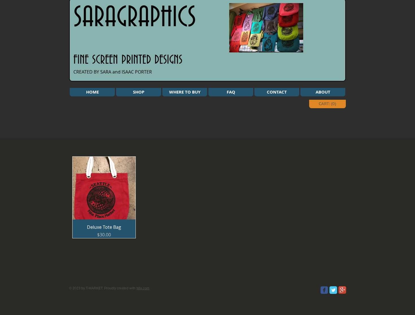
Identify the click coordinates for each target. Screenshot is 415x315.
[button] (138, 92)
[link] (329, 103)
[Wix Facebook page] (324, 290)
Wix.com (142, 288)
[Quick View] (104, 188)
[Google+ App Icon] (342, 290)
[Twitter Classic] (333, 290)
